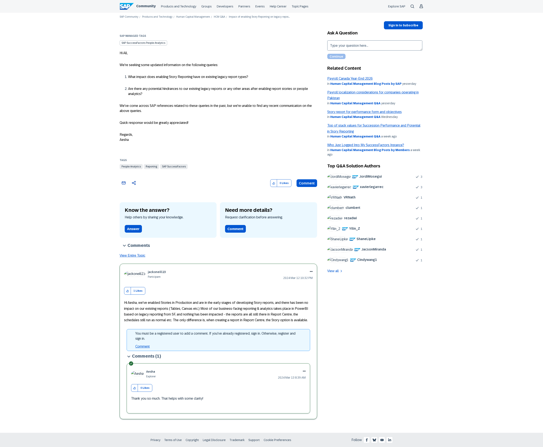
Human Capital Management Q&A (355, 103)
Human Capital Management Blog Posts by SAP (366, 83)
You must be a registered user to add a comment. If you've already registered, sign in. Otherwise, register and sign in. (215, 336)
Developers (225, 6)
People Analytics (131, 166)
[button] (273, 183)
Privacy (155, 440)
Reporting (151, 166)
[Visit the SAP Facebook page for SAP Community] (366, 440)
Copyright (192, 440)
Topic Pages (300, 6)
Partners (244, 6)
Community (146, 6)
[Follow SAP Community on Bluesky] (374, 440)
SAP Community (129, 17)
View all (333, 271)
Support (254, 440)
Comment (307, 183)
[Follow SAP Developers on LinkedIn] (389, 440)
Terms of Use (173, 440)
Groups (206, 6)
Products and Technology (178, 6)
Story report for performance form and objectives (364, 112)
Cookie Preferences (277, 440)
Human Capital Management (193, 17)
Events (260, 6)
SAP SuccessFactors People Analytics (143, 42)
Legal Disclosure (214, 440)
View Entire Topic (132, 255)
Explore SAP (396, 6)
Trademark (237, 440)
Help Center (278, 6)
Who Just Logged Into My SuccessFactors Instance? (365, 145)
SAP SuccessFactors (174, 166)
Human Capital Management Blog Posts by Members (370, 150)
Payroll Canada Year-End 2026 (350, 78)
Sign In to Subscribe (403, 25)
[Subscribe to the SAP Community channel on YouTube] (382, 440)
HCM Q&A (219, 17)
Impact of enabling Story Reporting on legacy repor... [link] (259, 17)
